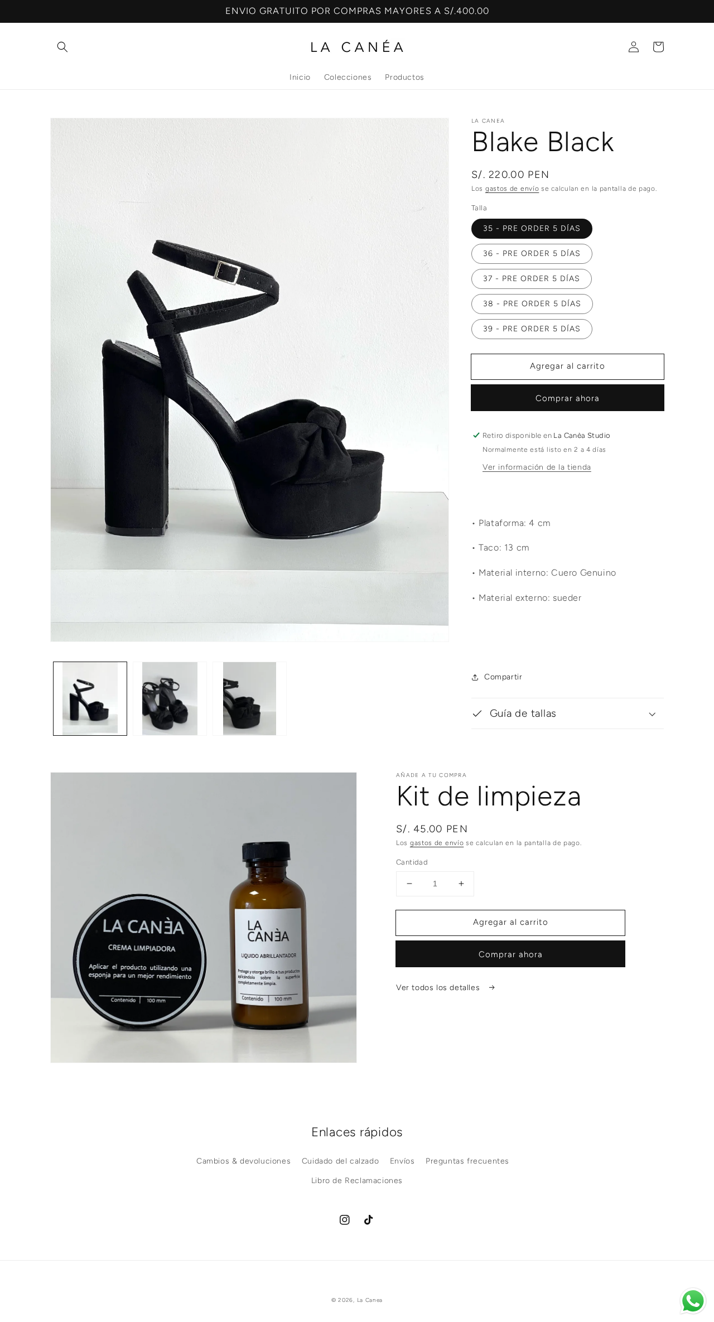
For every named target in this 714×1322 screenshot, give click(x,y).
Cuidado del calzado (340, 1161)
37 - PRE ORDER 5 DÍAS (531, 278)
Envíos (402, 1161)
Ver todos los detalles (439, 987)
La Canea (370, 1300)
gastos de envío (512, 188)
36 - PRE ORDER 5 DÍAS (532, 253)
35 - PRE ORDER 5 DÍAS (532, 228)
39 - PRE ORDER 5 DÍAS (532, 329)
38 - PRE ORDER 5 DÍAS (532, 303)
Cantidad (412, 862)
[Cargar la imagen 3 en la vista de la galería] (250, 699)
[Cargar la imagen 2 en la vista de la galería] (170, 699)
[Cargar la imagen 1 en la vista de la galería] (90, 699)
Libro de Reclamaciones (357, 1180)
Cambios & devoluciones (243, 1161)
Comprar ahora (568, 398)
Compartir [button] (503, 677)
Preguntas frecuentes (467, 1161)
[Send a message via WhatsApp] (693, 1301)
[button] (62, 47)
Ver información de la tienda (537, 467)
